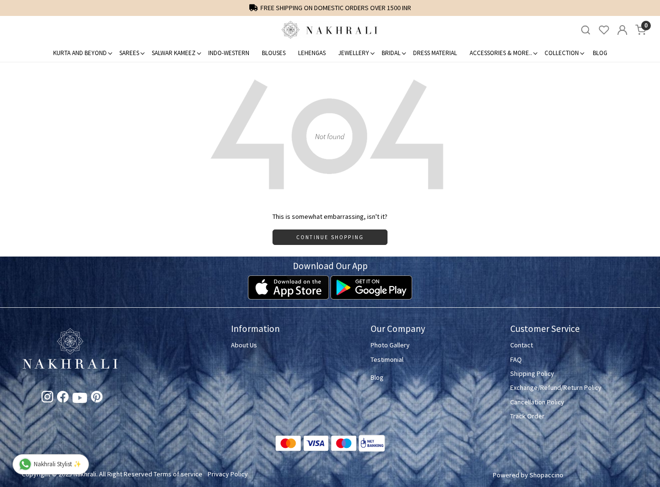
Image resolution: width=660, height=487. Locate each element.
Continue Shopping (330, 237)
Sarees (129, 53)
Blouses (274, 53)
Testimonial (387, 359)
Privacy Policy (228, 474)
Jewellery (353, 53)
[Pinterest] (96, 398)
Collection (562, 53)
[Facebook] (63, 398)
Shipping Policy (532, 373)
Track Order (527, 416)
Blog (600, 53)
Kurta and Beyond (80, 53)
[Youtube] (80, 399)
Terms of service (178, 474)
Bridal (391, 53)
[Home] (330, 30)
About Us (244, 345)
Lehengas (312, 53)
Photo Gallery (390, 345)
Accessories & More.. (501, 53)
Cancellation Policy (537, 402)
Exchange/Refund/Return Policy (556, 387)
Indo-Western (228, 53)
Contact (521, 345)
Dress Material (435, 53)
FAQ (516, 359)
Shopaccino (546, 475)
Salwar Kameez (174, 53)
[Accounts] (622, 30)
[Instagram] (47, 398)
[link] (585, 30)
